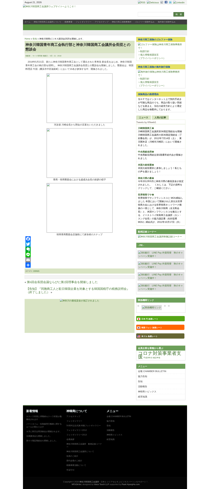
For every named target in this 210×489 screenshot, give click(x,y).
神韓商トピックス (147, 391)
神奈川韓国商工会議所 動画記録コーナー (84, 445)
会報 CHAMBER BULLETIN (152, 371)
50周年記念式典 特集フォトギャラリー (83, 425)
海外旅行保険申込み (167, 22)
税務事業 (69, 22)
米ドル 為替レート (149, 336)
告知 (35, 39)
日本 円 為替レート (149, 319)
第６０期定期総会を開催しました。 (42, 441)
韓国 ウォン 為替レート (151, 327)
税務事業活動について (76, 465)
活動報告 (36, 271)
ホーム (28, 22)
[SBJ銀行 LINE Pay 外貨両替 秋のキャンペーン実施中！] (161, 256)
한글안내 (70, 470)
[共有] (79, 265)
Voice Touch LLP (101, 484)
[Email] (79, 259)
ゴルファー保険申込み (145, 22)
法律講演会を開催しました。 (39, 436)
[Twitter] (79, 244)
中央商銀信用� (146, 151)
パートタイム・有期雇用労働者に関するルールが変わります (44, 425)
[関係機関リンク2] (151, 307)
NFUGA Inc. (77, 484)
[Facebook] (79, 238)
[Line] (79, 254)
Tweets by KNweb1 (146, 122)
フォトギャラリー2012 (76, 430)
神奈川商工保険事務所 (122, 22)
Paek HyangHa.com (131, 484)
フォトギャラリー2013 (76, 435)
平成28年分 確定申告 (151, 358)
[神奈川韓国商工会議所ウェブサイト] (49, 6)
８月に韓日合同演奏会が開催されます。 (44, 431)
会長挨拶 (70, 439)
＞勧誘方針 (143, 51)
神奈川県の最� (146, 178)
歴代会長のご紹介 (74, 461)
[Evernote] (79, 249)
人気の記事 (160, 117)
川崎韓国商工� (146, 128)
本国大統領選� (146, 164)
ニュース (143, 117)
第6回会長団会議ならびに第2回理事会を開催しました (62, 282)
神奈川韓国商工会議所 (89, 482)
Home (27, 39)
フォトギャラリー (84, 22)
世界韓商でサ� (146, 194)
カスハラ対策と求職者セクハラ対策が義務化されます (44, 418)
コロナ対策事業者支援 (159, 354)
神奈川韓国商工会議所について (47, 22)
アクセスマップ (102, 22)
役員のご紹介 (72, 456)
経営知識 (142, 396)
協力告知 (142, 376)
